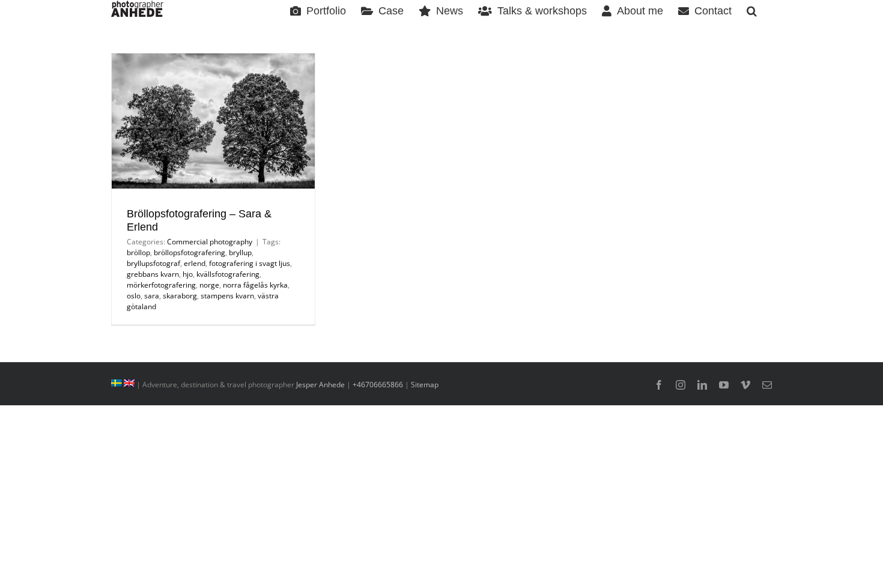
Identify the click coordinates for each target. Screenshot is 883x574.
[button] (752, 10)
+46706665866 (378, 384)
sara (151, 296)
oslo (134, 296)
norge (209, 285)
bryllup (240, 252)
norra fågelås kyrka (255, 285)
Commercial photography (209, 242)
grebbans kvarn (153, 274)
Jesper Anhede (320, 384)
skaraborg (180, 296)
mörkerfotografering (161, 285)
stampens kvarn (227, 296)
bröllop (138, 252)
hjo (188, 274)
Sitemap (424, 384)
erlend (194, 263)
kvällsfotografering (227, 274)
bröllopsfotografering (189, 252)
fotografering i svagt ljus (249, 263)
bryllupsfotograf (153, 263)
